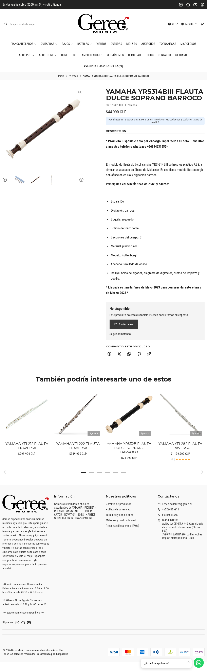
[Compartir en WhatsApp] (129, 354)
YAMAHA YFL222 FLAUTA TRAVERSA (78, 446)
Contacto (164, 55)
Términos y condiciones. (120, 514)
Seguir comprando (120, 334)
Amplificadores (92, 55)
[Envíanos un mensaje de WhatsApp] (199, 663)
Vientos (101, 44)
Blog (151, 55)
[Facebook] (188, 5)
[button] (83, 472)
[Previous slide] (5, 180)
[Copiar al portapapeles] (149, 354)
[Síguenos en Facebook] (23, 623)
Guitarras (47, 44)
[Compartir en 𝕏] (119, 354)
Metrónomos (115, 55)
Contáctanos (126, 324)
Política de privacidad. (118, 509)
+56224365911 (170, 509)
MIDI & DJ (131, 44)
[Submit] (5, 24)
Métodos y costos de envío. (122, 520)
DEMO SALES (135, 55)
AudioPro (25, 55)
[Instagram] (181, 5)
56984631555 (170, 514)
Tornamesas (167, 44)
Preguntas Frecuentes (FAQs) (103, 66)
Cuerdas (116, 44)
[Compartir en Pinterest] (139, 354)
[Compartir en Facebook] (109, 354)
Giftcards (181, 55)
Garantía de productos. (119, 504)
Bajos (66, 44)
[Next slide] (81, 180)
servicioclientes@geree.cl (177, 504)
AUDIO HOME (46, 55)
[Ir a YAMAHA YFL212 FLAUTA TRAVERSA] (26, 414)
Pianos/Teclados (22, 44)
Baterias (83, 44)
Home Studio (69, 55)
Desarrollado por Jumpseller (52, 653)
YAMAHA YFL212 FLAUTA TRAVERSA (26, 446)
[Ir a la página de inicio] (103, 24)
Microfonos (188, 44)
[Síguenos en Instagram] (17, 623)
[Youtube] (195, 5)
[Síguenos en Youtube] (29, 623)
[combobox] (24, 24)
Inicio (61, 76)
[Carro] (202, 24)
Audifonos (148, 44)
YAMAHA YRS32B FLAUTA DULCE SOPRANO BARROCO (129, 448)
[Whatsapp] (203, 5)
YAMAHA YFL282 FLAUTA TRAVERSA (180, 446)
